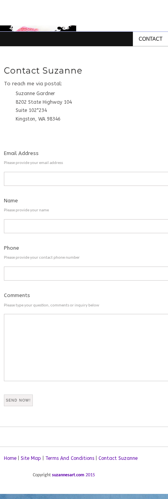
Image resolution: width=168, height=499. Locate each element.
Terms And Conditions (69, 458)
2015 (90, 475)
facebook (10, 478)
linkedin (25, 478)
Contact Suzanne (118, 458)
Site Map (31, 458)
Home (10, 458)
